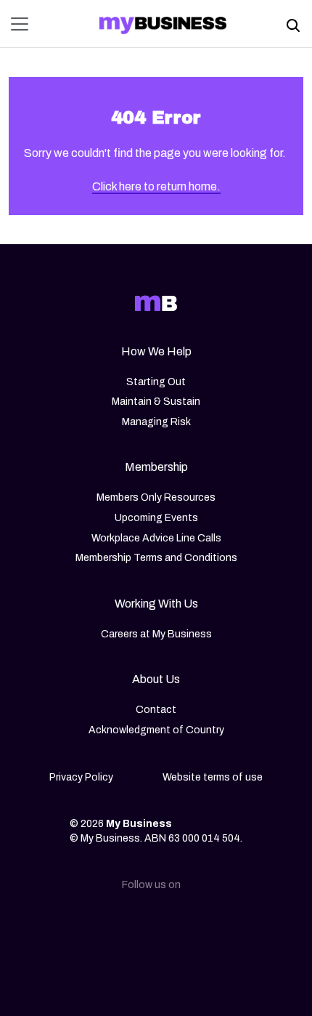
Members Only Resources (156, 497)
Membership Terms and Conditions (156, 557)
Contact (156, 709)
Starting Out (156, 381)
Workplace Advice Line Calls (156, 538)
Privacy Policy (81, 777)
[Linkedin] (86, 924)
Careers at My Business (156, 634)
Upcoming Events (156, 517)
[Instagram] (132, 924)
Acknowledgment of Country (156, 730)
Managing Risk (156, 421)
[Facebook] (179, 924)
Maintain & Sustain (156, 401)
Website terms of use (213, 777)
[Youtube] (225, 924)
